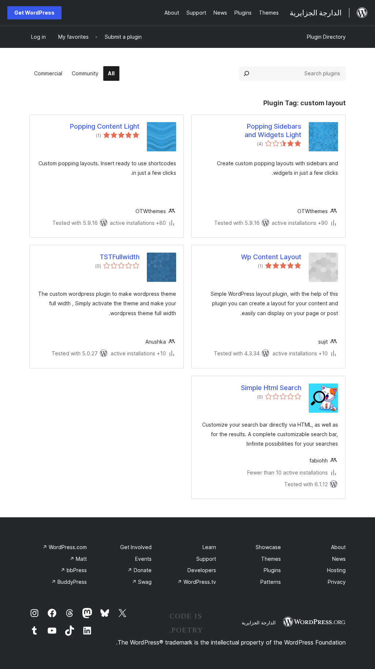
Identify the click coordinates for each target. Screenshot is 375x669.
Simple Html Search (271, 388)
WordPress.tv (196, 582)
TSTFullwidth (120, 257)
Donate (139, 570)
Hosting (336, 570)
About (338, 547)
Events (143, 559)
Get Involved (136, 547)
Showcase (268, 547)
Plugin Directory (326, 37)
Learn (209, 547)
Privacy (337, 582)
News (339, 559)
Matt (78, 559)
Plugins (272, 570)
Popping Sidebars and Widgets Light (273, 130)
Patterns (270, 582)
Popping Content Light (105, 126)
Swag (142, 582)
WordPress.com (64, 547)
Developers (202, 570)
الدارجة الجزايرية (259, 622)
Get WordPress (34, 13)
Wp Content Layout (271, 257)
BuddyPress (69, 582)
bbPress (73, 570)
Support (206, 559)
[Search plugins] (246, 73)
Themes (271, 559)
